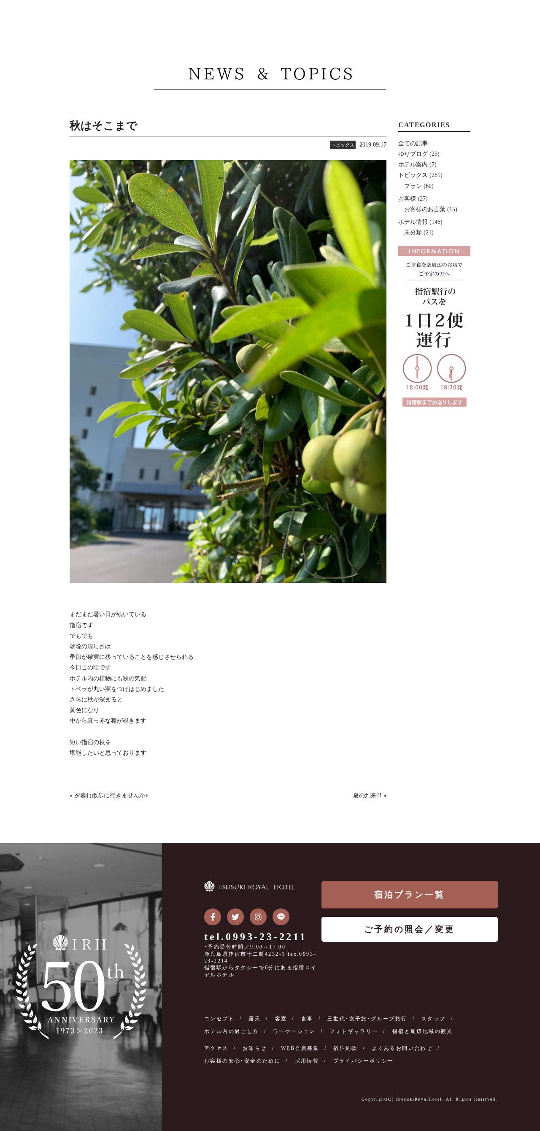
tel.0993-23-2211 (255, 936)
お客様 (407, 199)
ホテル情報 (413, 222)
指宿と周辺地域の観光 (422, 1031)
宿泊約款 (345, 1048)
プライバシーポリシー (363, 1061)
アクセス (216, 1048)
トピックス (342, 144)
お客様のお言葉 (425, 209)
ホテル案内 (413, 164)
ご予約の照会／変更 (409, 929)
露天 (254, 1019)
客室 (281, 1019)
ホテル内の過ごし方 (231, 1031)
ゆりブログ (413, 154)
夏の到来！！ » (369, 795)
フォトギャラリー (353, 1031)
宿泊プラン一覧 (409, 894)
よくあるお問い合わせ (402, 1048)
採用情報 (307, 1061)
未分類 (413, 232)
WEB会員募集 (300, 1048)
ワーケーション (294, 1031)
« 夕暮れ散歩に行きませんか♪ (109, 795)
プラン (413, 186)
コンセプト (219, 1019)
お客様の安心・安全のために (242, 1061)
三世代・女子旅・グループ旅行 (367, 1019)
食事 (307, 1019)
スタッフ (433, 1019)
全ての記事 (413, 143)
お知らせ (255, 1048)
